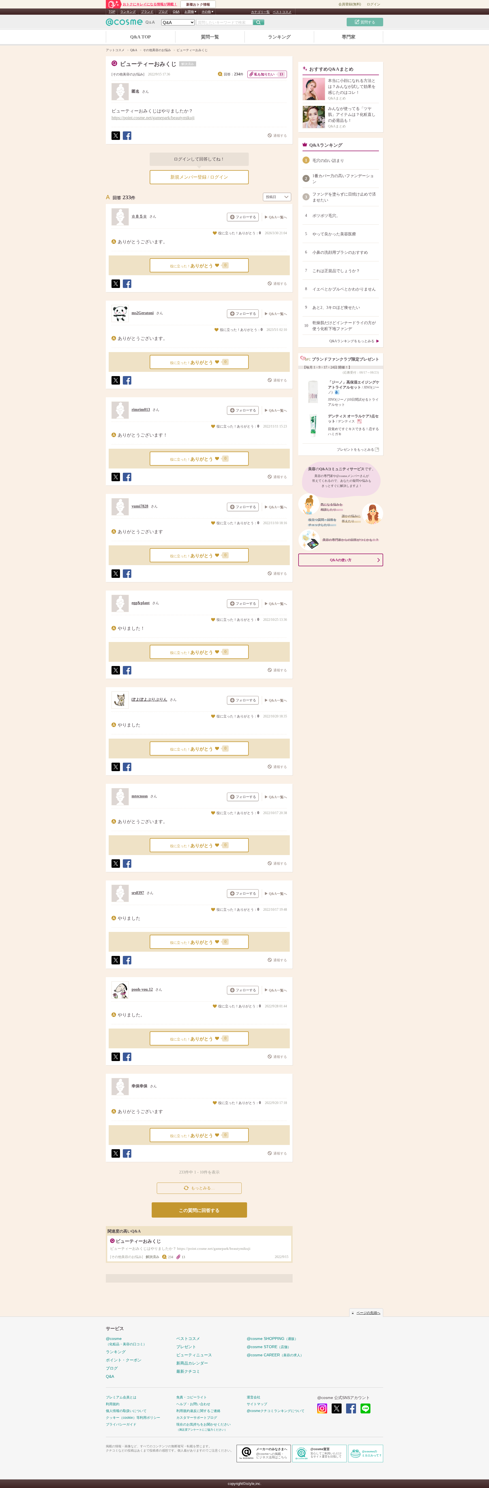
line (365, 1408)
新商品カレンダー (192, 1363)
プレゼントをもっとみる (355, 450)
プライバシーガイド (121, 1424)
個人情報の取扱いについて (126, 1411)
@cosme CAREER (275, 1355)
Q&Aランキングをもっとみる (351, 341)
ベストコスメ (282, 12)
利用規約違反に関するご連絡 (198, 1411)
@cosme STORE (269, 1346)
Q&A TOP (140, 36)
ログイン (373, 4)
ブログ (163, 11)
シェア (127, 384)
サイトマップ (257, 1404)
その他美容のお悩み (128, 74)
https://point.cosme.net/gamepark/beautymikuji (152, 117)
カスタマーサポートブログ (196, 1418)
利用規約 (112, 1404)
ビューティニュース (194, 1355)
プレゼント (186, 1346)
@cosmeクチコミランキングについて (275, 1411)
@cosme (126, 1341)
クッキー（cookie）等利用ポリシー (133, 1418)
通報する (280, 136)
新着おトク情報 (198, 4)
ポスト (115, 384)
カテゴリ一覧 (260, 12)
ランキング (128, 11)
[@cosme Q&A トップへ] (130, 23)
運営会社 (253, 1397)
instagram (322, 1408)
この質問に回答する (199, 1210)
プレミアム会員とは (121, 1397)
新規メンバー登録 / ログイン (199, 177)
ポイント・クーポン (123, 1360)
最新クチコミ (188, 1371)
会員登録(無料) (349, 4)
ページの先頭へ (368, 1313)
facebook (351, 1408)
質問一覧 (210, 36)
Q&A (176, 11)
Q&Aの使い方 (340, 560)
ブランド (147, 11)
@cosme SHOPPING (272, 1338)
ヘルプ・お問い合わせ (193, 1404)
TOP (112, 11)
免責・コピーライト (191, 1397)
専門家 (348, 36)
